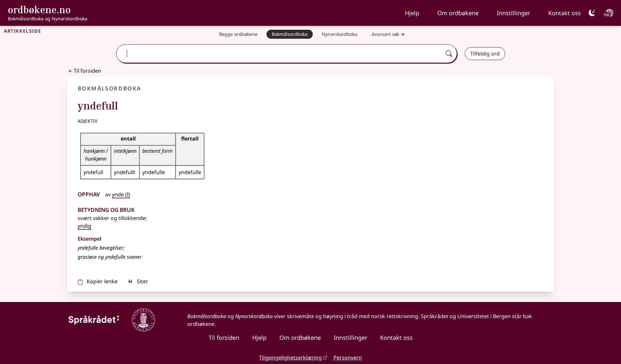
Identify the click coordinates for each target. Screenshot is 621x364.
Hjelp (412, 13)
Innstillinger (513, 13)
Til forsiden (87, 70)
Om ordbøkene (458, 13)
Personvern (347, 357)
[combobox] (279, 54)
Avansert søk (385, 34)
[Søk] (449, 53)
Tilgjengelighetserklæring (290, 357)
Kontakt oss (564, 13)
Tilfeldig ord (485, 53)
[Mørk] (592, 13)
